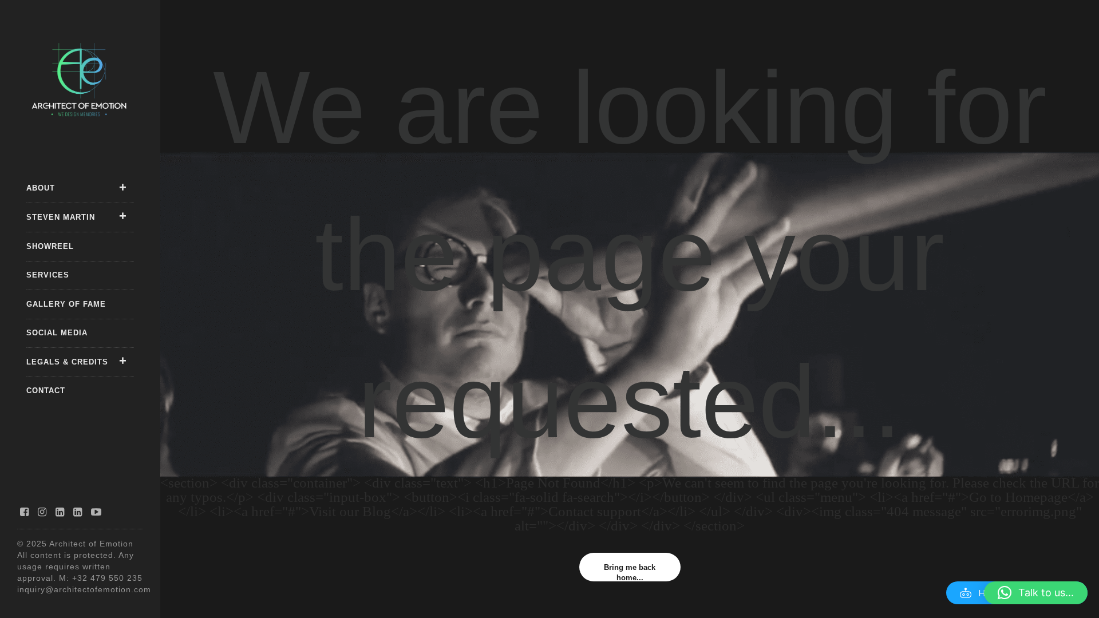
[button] (1036, 592)
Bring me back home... (629, 572)
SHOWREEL (50, 246)
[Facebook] (24, 512)
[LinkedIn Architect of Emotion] (60, 512)
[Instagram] (42, 512)
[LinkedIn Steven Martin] (77, 512)
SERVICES (47, 275)
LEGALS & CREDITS (67, 362)
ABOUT (40, 188)
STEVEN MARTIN (60, 217)
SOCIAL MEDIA (57, 332)
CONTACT (45, 390)
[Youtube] (96, 512)
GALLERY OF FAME (66, 304)
